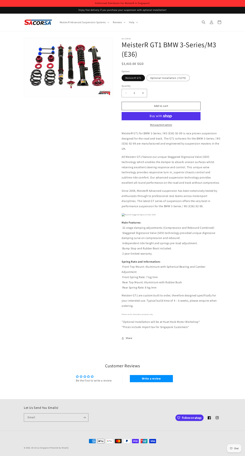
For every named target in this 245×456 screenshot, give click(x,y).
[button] (84, 22)
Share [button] (129, 338)
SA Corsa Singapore (40, 447)
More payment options (161, 124)
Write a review (151, 378)
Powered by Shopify (59, 447)
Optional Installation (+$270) (168, 78)
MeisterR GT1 (133, 78)
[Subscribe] (84, 417)
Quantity (126, 85)
